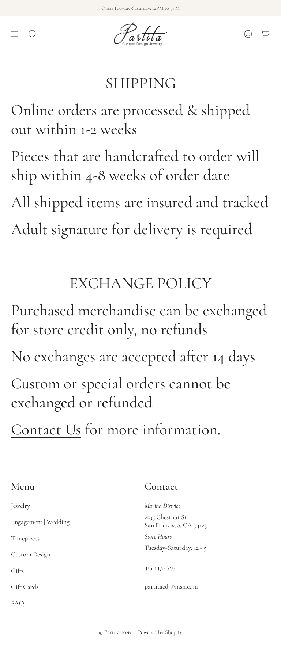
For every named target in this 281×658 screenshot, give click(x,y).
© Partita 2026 (115, 632)
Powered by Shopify (160, 632)
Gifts (17, 571)
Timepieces (25, 538)
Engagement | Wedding (40, 522)
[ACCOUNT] (248, 34)
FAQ (17, 603)
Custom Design (30, 554)
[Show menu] (14, 34)
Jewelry (20, 506)
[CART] (265, 34)
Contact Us (46, 429)
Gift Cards (24, 587)
